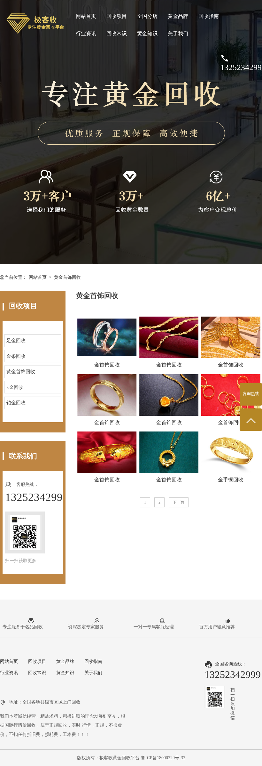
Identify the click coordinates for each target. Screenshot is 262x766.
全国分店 (147, 16)
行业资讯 (86, 33)
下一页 (178, 502)
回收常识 (116, 33)
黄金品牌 (178, 16)
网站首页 (86, 16)
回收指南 (208, 16)
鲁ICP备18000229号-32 (163, 757)
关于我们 (178, 33)
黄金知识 (147, 33)
